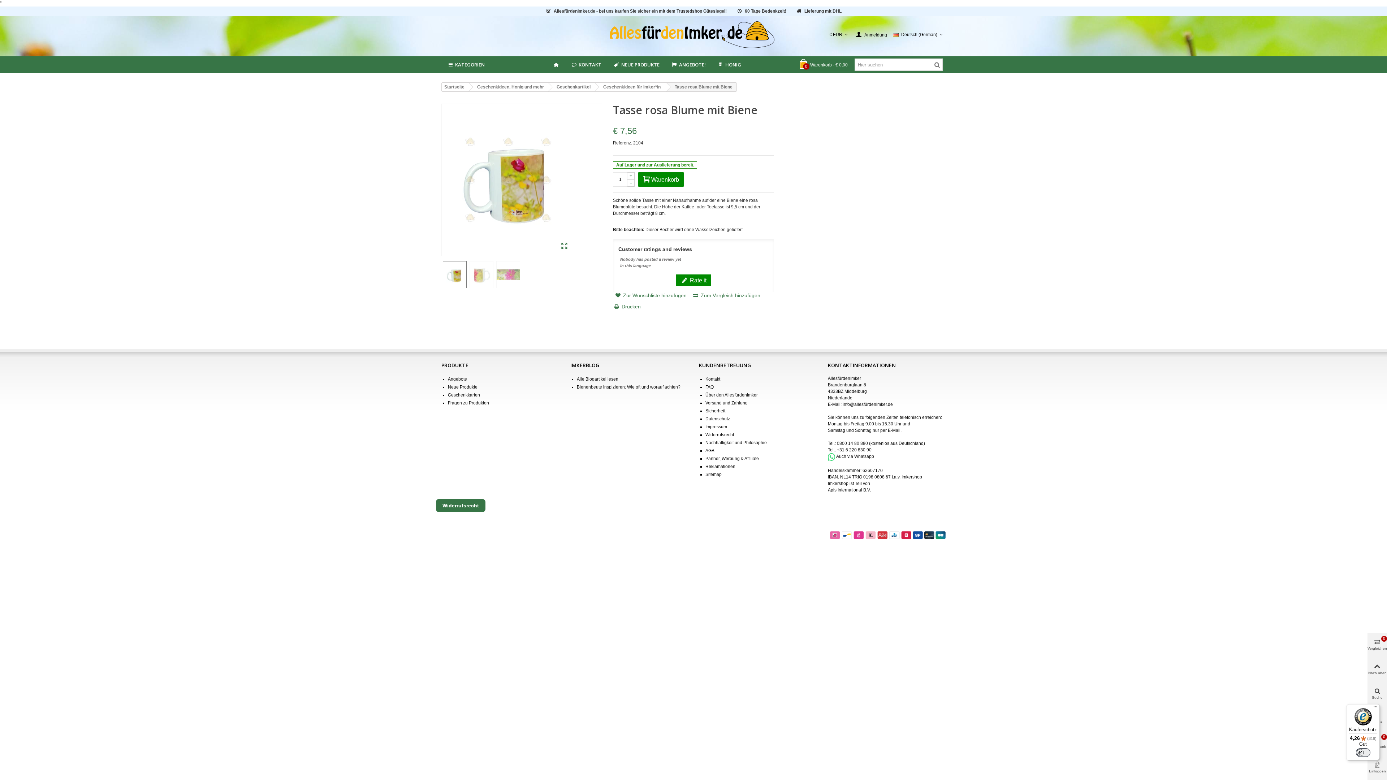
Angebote (457, 379)
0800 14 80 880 (852, 443)
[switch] (1363, 752)
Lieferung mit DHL (823, 11)
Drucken (631, 306)
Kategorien (470, 64)
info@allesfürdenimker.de (868, 404)
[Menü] (1375, 708)
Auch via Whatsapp (855, 456)
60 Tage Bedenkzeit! (765, 11)
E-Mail (894, 430)
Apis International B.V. (849, 490)
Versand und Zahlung (726, 403)
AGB (709, 450)
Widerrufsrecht (719, 434)
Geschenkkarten (464, 395)
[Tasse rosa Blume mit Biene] (564, 246)
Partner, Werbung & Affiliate (732, 458)
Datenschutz (717, 418)
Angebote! (692, 64)
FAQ (709, 387)
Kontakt (590, 64)
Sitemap (713, 474)
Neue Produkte (640, 64)
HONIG (733, 64)
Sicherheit (715, 410)
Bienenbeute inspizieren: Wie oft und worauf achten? (628, 387)
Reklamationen (720, 466)
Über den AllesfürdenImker (731, 395)
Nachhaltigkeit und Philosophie (736, 442)
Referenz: (622, 143)
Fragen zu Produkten (468, 403)
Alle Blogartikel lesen (597, 379)
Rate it (697, 280)
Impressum (716, 426)
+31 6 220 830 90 (854, 449)
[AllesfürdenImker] (694, 34)
